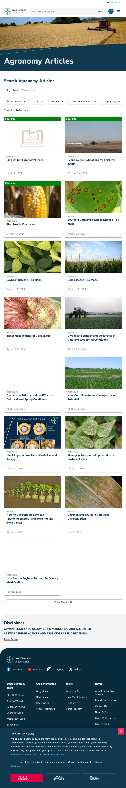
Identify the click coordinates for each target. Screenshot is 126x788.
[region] (63, 758)
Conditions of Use (53, 754)
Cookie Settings (58, 778)
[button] (10, 659)
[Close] (121, 731)
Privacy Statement (21, 754)
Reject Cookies (94, 778)
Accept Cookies (23, 778)
